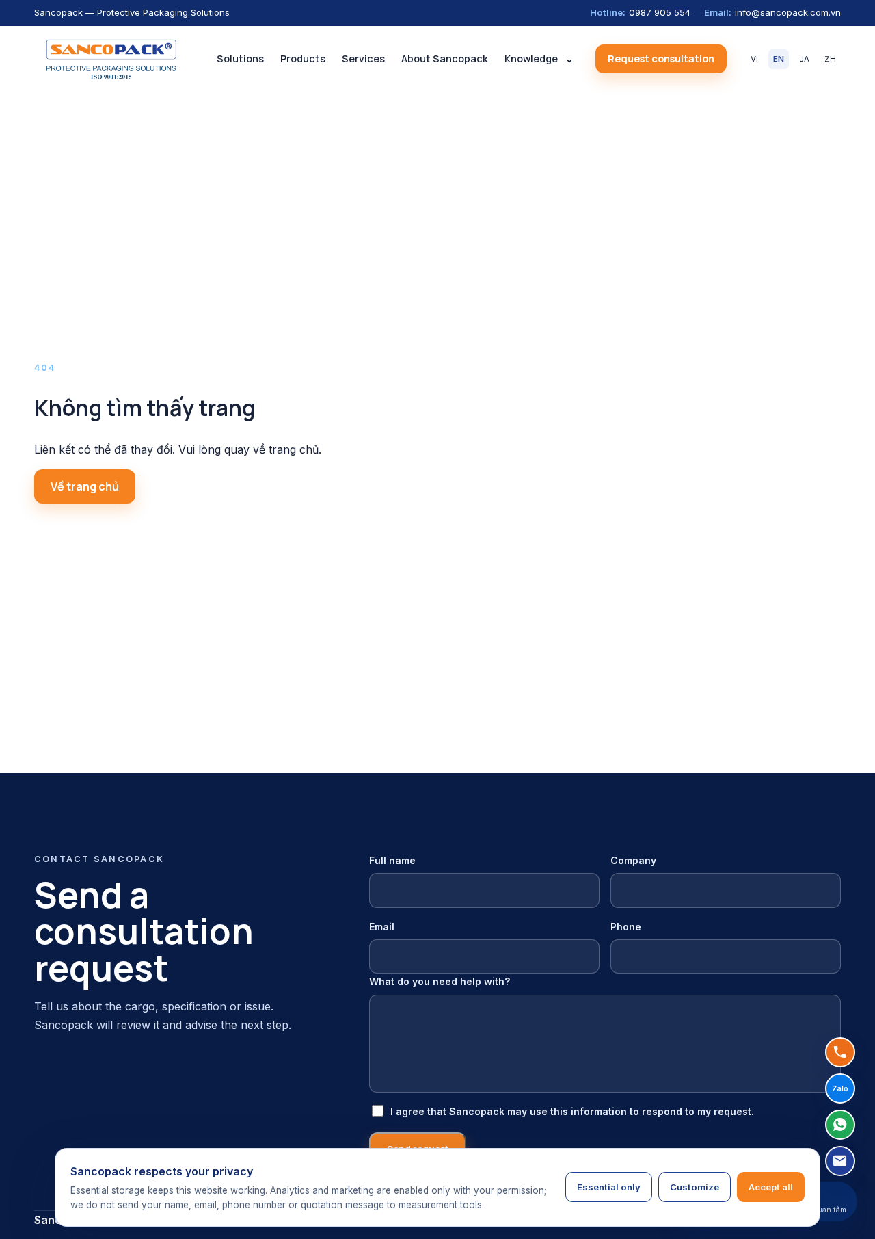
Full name (392, 860)
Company (633, 860)
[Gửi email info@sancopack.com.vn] (840, 1161)
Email (381, 926)
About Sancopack (444, 58)
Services (363, 58)
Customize (694, 1187)
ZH (830, 59)
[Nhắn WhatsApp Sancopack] (840, 1125)
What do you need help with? (440, 981)
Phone (625, 926)
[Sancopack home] (110, 58)
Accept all (771, 1187)
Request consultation (661, 58)
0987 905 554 (640, 12)
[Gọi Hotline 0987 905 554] (840, 1052)
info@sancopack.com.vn (772, 12)
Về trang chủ (85, 486)
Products (302, 58)
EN (778, 59)
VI (754, 59)
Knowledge (531, 58)
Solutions (240, 58)
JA (804, 59)
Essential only (609, 1187)
